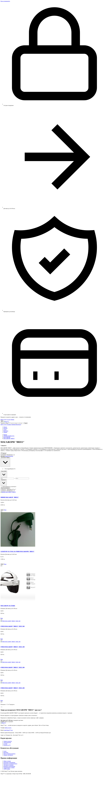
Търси (25, 423)
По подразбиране (10, 468)
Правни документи (8, 755)
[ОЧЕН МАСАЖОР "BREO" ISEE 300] (53, 662)
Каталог (5, 428)
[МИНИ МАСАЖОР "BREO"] (53, 492)
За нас (8, 419)
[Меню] (2, 421)
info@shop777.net (8, 730)
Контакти (5, 430)
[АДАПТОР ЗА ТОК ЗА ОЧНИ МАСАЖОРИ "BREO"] (53, 529)
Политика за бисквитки (9, 762)
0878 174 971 (4, 419)
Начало (5, 427)
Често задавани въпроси (9, 753)
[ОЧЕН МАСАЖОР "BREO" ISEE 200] (53, 682)
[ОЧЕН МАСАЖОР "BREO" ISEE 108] (53, 641)
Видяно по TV (7, 745)
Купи (2, 509)
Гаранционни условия (8, 767)
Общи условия (7, 761)
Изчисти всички (9, 456)
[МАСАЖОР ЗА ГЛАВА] (53, 583)
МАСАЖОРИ (6, 437)
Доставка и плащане (8, 765)
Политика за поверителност (10, 763)
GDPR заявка (6, 768)
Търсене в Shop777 (5, 423)
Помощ (12, 419)
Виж (5, 509)
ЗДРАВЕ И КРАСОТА (8, 436)
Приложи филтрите (5, 488)
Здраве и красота (7, 741)
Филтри (4, 453)
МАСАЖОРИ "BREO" (9, 438)
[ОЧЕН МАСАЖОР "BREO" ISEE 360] (53, 621)
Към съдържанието (5, 1)
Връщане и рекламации (9, 766)
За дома (5, 743)
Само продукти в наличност (9, 486)
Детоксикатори (7, 742)
